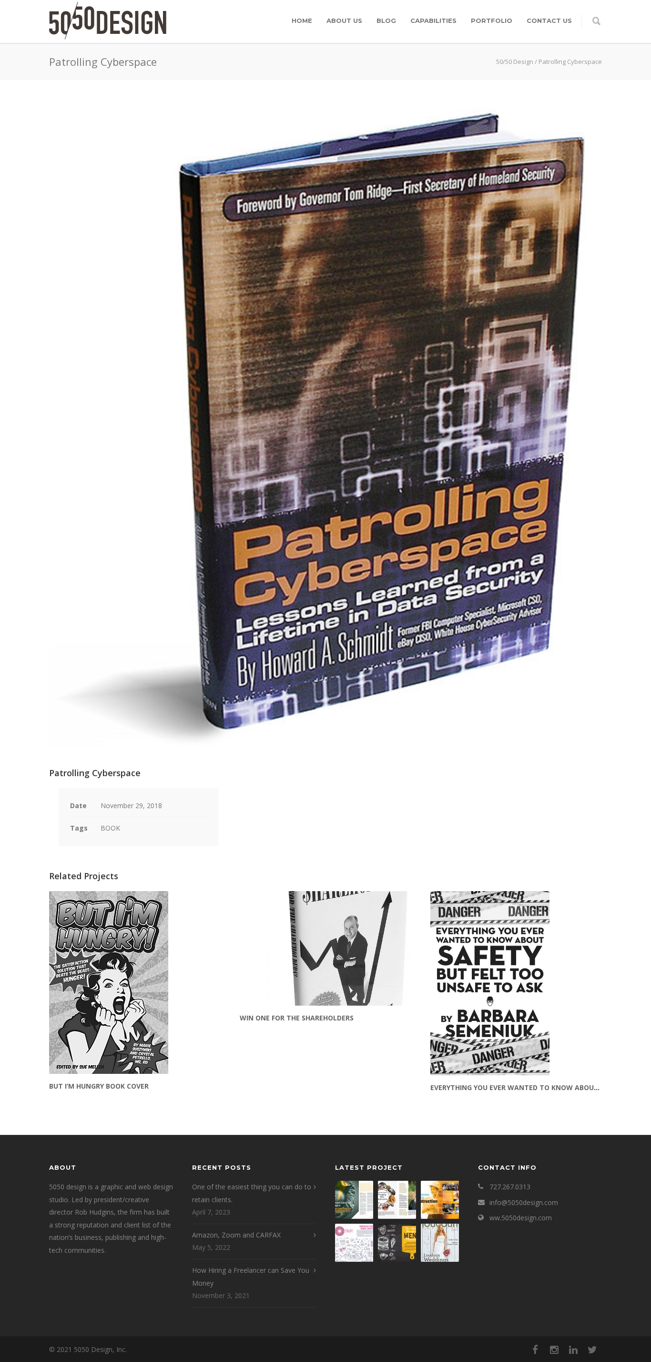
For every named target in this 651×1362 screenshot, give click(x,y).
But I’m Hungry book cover (99, 1086)
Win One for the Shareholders (297, 1017)
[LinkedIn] (573, 1349)
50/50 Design (514, 61)
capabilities (433, 20)
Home (302, 20)
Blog (386, 20)
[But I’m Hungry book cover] (135, 982)
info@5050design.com (523, 1202)
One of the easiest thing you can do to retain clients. (251, 1193)
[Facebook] (535, 1349)
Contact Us (549, 20)
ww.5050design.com (520, 1217)
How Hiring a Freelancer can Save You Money (250, 1277)
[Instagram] (554, 1349)
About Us (344, 20)
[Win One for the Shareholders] (325, 948)
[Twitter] (592, 1349)
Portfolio (491, 20)
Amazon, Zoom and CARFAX (236, 1234)
